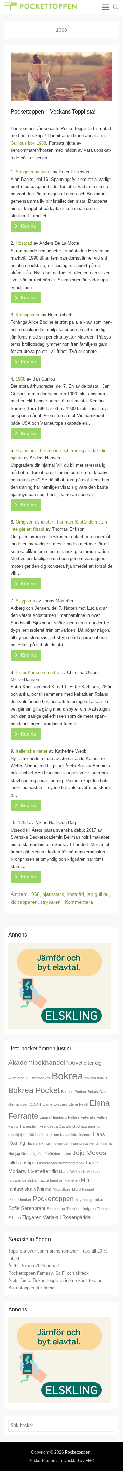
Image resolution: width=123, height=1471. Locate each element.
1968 (20, 379)
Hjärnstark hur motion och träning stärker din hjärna (69, 1143)
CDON (35, 1104)
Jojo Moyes (89, 1152)
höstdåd (75, 894)
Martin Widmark (72, 1172)
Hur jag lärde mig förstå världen (34, 1154)
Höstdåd (24, 243)
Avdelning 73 (18, 1078)
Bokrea (67, 1076)
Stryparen (25, 601)
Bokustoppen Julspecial (31, 1287)
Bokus (92, 1092)
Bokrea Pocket (34, 1090)
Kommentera (79, 902)
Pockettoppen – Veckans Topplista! (53, 112)
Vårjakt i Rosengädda (67, 1217)
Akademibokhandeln (38, 1062)
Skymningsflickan (89, 1199)
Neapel (88, 1189)
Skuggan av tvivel (33, 171)
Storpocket (56, 1209)
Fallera (73, 1117)
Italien (66, 1154)
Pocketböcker (19, 1199)
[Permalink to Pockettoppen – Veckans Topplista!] (61, 76)
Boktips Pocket (73, 1092)
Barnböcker (40, 1078)
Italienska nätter (31, 751)
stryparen (50, 902)
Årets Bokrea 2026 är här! (33, 1265)
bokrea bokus (95, 1078)
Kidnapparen (28, 314)
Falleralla (88, 1117)
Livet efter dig (43, 1171)
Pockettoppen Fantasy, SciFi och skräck (48, 1273)
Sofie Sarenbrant (26, 1208)
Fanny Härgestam (23, 1126)
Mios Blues (62, 1189)
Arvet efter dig (85, 1063)
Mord (76, 1189)
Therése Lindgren (81, 1209)
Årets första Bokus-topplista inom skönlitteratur (54, 1280)
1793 (23, 822)
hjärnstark (53, 894)
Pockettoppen (53, 1198)
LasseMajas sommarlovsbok (61, 1163)
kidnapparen (24, 902)
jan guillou (98, 894)
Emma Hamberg (53, 1117)
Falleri (102, 1117)
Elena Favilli (78, 1104)
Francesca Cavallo (55, 1126)
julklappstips (22, 1162)
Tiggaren (31, 1217)
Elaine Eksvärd (54, 1104)
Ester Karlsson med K (37, 672)
